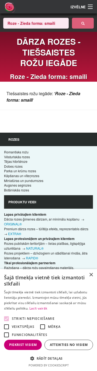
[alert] (48, 320)
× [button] (91, 275)
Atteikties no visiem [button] (69, 344)
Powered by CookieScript (49, 365)
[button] (48, 358)
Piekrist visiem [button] (23, 344)
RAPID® (32, 258)
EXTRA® (14, 233)
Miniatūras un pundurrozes (23, 180)
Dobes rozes (13, 166)
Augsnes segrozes (17, 185)
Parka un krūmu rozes (20, 171)
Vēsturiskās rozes (17, 156)
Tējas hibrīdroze (15, 161)
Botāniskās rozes (16, 190)
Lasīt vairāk (38, 308)
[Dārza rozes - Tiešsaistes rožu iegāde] (83, 23)
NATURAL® (35, 248)
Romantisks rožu (16, 152)
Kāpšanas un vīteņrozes (21, 175)
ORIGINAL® (13, 224)
